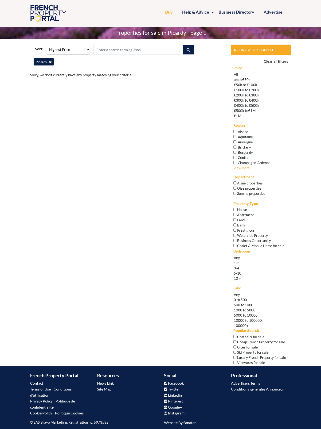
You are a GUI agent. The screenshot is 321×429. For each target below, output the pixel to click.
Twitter (173, 389)
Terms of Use (40, 389)
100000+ (241, 325)
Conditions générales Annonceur (257, 389)
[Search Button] (188, 49)
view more (242, 168)
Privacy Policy (41, 401)
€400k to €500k (246, 105)
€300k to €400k (246, 100)
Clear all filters (276, 61)
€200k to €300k (246, 95)
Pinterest (175, 401)
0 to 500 (240, 300)
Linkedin (174, 395)
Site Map (104, 389)
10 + (237, 278)
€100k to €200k (246, 90)
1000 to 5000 (244, 310)
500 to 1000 (243, 305)
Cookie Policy (41, 413)
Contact (36, 383)
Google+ (174, 407)
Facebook (175, 383)
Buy (171, 12)
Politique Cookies (69, 413)
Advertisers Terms (245, 383)
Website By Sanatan (180, 422)
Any (237, 258)
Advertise (273, 12)
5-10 (237, 273)
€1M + (239, 116)
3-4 (236, 268)
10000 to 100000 (248, 320)
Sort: (39, 48)
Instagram (175, 413)
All (236, 74)
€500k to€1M (245, 110)
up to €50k (242, 79)
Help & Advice (195, 12)
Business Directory (236, 12)
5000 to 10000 (246, 315)
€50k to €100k (245, 85)
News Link (105, 383)
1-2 (236, 263)
